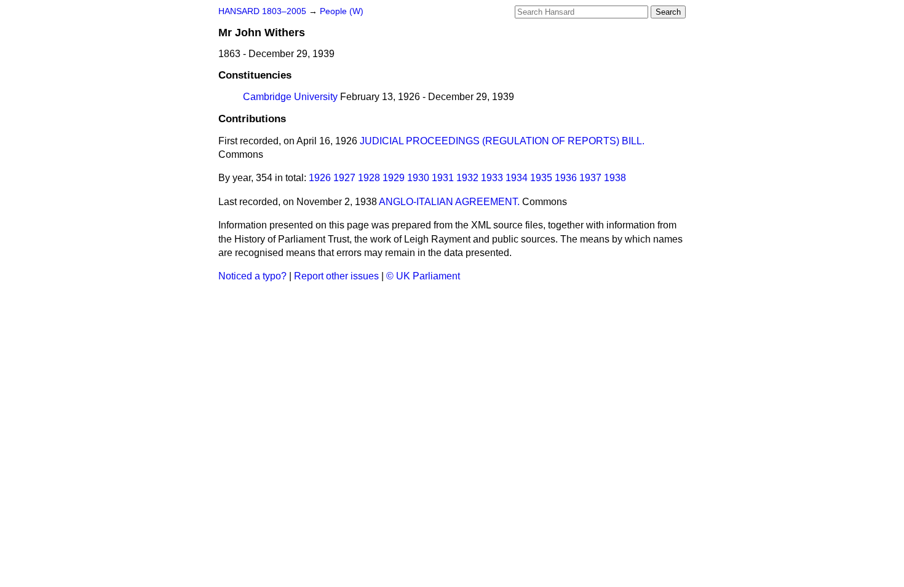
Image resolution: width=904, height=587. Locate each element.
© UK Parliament (423, 276)
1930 (418, 178)
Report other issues (336, 276)
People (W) (341, 11)
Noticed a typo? (252, 276)
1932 (467, 178)
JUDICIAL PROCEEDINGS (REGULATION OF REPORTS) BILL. (502, 141)
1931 (443, 178)
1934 (517, 178)
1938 (615, 178)
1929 (394, 178)
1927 (344, 178)
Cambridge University (290, 96)
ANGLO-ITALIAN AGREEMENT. (449, 201)
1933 (492, 178)
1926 (320, 178)
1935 (541, 178)
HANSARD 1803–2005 (262, 11)
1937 (590, 178)
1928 (369, 178)
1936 (566, 178)
